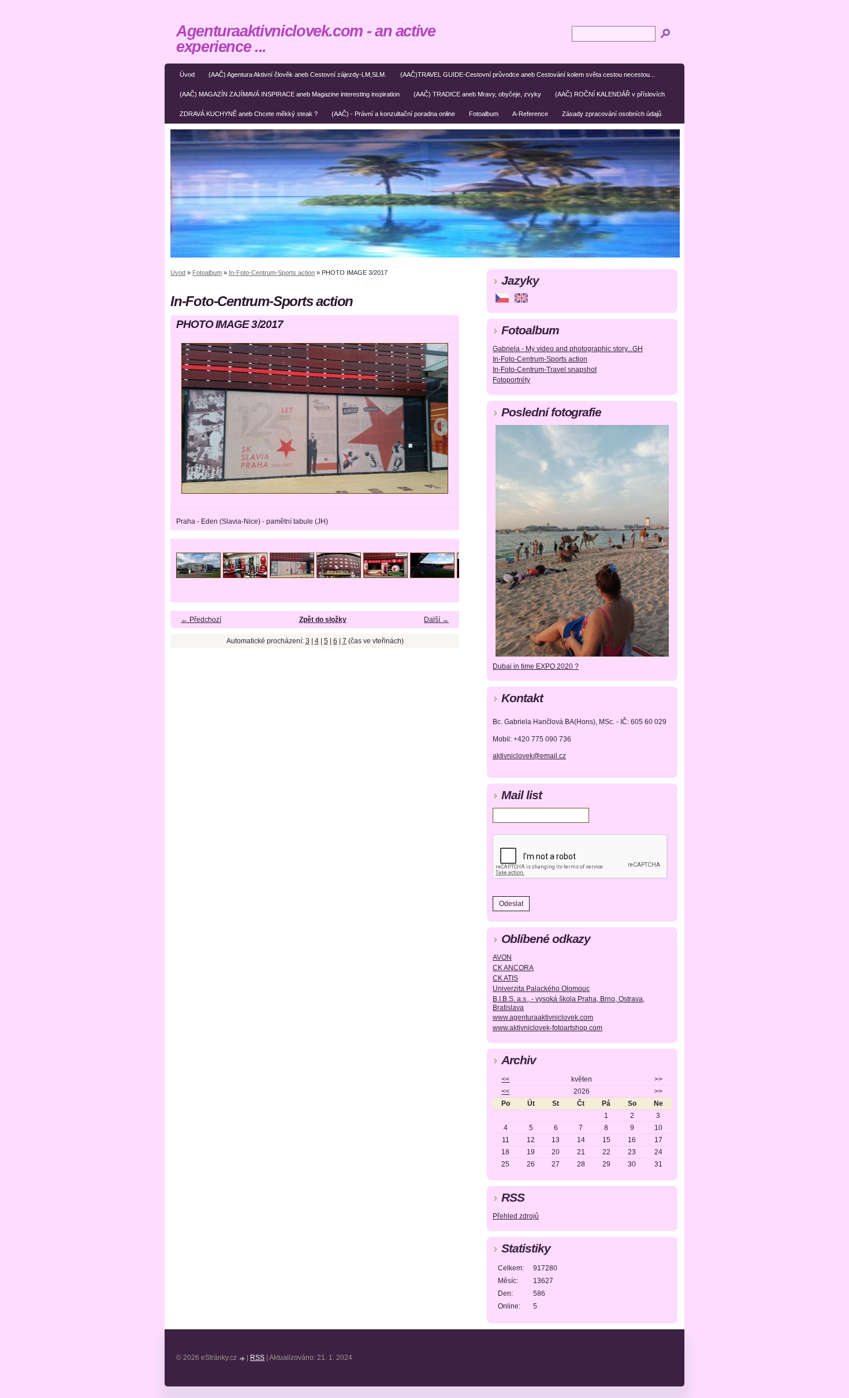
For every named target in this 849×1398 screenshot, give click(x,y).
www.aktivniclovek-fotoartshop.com (547, 1028)
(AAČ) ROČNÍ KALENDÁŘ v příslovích (610, 94)
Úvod (187, 74)
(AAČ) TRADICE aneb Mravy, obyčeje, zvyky (477, 94)
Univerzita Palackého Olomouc (541, 989)
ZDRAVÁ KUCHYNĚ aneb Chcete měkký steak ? (249, 113)
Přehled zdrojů (516, 1216)
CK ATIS (505, 978)
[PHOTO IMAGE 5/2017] (385, 575)
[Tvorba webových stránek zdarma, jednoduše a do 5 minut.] (243, 1358)
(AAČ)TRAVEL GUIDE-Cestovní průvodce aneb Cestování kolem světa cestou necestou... (527, 74)
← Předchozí (201, 620)
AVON (502, 957)
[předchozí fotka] (189, 423)
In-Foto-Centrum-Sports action (272, 272)
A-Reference (530, 113)
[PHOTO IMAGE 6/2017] (432, 575)
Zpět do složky (323, 620)
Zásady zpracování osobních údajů (611, 113)
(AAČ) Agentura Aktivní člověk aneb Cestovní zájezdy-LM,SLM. (297, 74)
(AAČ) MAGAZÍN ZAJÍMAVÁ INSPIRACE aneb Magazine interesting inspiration (290, 94)
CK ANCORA (513, 968)
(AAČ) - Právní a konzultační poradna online (393, 113)
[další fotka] (440, 423)
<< (505, 1079)
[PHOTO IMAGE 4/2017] (338, 575)
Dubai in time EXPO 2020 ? (536, 666)
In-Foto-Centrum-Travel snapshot (545, 370)
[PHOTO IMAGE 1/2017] (198, 575)
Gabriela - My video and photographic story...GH (568, 349)
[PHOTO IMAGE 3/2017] (292, 575)
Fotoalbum (483, 113)
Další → (436, 620)
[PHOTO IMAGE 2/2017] (245, 575)
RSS (257, 1358)
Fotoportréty (511, 380)
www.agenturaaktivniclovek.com (543, 1017)
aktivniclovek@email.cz (529, 756)
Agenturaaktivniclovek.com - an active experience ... (305, 38)
